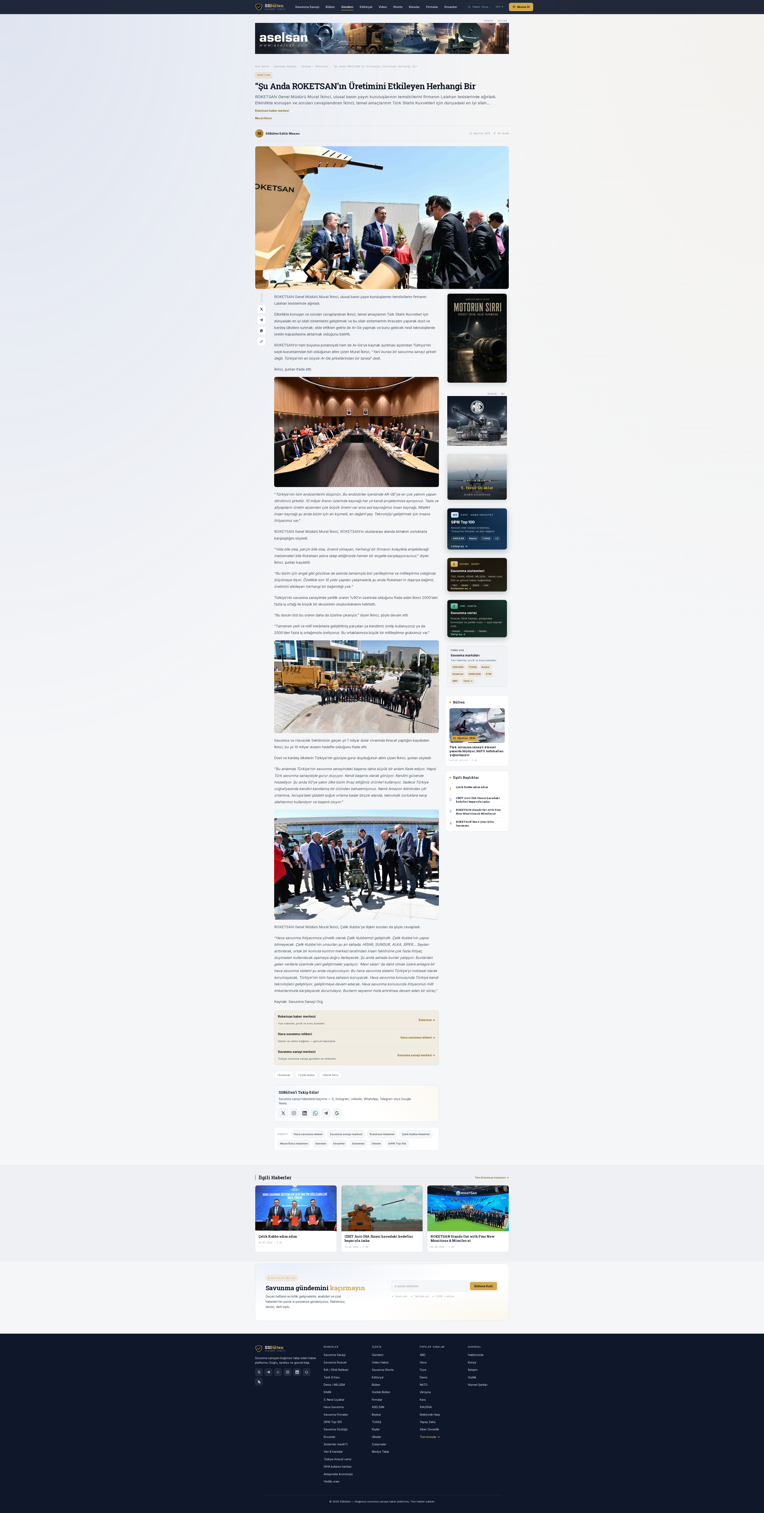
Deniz (423, 1377)
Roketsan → (427, 1020)
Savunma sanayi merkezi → (416, 1055)
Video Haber (380, 1362)
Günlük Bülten (381, 1392)
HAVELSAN (475, 674)
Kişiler (376, 1429)
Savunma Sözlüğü (336, 1429)
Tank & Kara (332, 1377)
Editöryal (366, 7)
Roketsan (322, 66)
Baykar (486, 667)
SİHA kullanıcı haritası (338, 1466)
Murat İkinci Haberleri (294, 1143)
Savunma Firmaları (336, 1414)
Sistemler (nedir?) (336, 1444)
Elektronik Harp (430, 1414)
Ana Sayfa (262, 66)
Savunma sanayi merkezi (346, 1134)
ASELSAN (458, 667)
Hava (423, 1362)
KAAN (327, 1392)
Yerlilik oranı (331, 1481)
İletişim (472, 1369)
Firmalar (432, 7)
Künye (472, 1362)
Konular (414, 7)
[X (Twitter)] (259, 1372)
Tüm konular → (430, 1437)
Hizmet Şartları (477, 1384)
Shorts (397, 7)
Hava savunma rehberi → (418, 1037)
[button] (486, 7)
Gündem (347, 7)
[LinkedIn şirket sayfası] (297, 1372)
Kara (423, 1399)
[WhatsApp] (261, 330)
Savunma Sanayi (307, 7)
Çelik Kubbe (307, 1075)
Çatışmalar (379, 1444)
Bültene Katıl (483, 1286)
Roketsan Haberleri (382, 1134)
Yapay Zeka (428, 1422)
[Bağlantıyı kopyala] (261, 341)
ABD (422, 1355)
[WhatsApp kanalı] (278, 1372)
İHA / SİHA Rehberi (336, 1369)
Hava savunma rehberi (308, 1134)
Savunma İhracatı (335, 1362)
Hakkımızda (475, 1355)
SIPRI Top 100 (397, 1143)
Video (383, 7)
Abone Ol (523, 7)
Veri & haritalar (333, 1451)
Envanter (450, 7)
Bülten (330, 7)
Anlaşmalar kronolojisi (338, 1474)
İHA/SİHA (426, 1407)
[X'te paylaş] (261, 309)
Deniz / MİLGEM (334, 1384)
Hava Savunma (334, 1407)
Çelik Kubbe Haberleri (416, 1134)
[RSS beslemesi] (259, 1382)
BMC (455, 681)
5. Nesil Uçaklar (334, 1399)
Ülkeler (376, 1143)
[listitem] (283, 1113)
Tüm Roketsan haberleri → (492, 1177)
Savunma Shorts (383, 1369)
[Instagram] (287, 1372)
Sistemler (358, 1143)
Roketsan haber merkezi (272, 110)
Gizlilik (472, 1377)
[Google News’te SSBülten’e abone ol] (306, 1372)
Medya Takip (380, 1451)
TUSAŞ (473, 667)
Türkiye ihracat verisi (337, 1459)
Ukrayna (425, 1392)
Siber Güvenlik (429, 1429)
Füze (423, 1369)
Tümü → (468, 681)
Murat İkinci (263, 118)
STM (488, 674)
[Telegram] (261, 320)
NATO (424, 1384)
